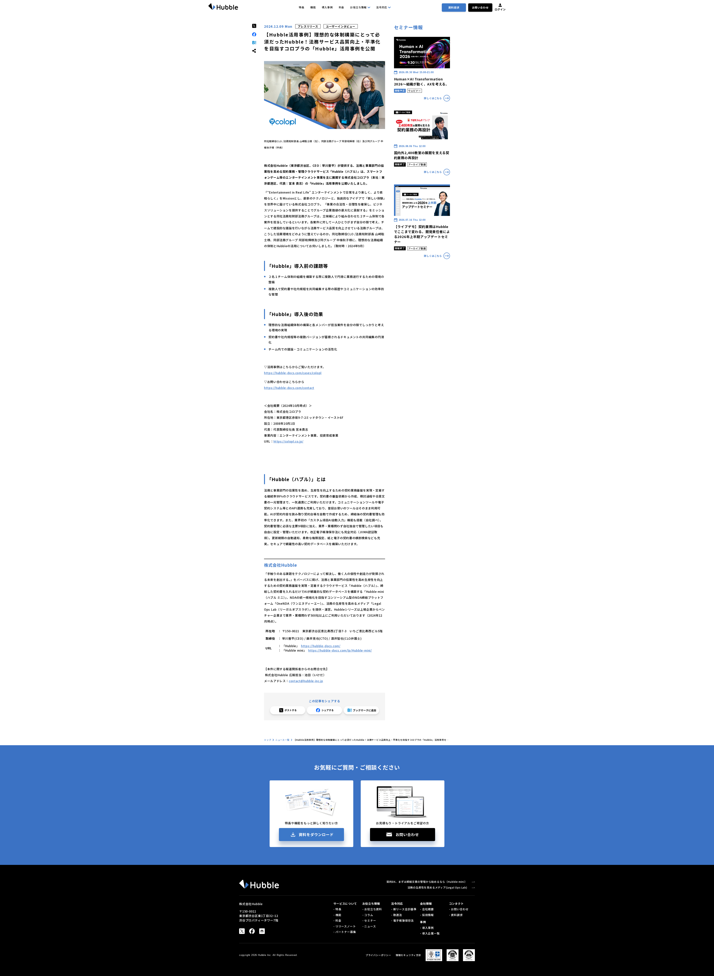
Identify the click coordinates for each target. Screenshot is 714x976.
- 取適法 (396, 915)
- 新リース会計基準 (403, 909)
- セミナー (369, 920)
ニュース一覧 (282, 739)
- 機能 (337, 915)
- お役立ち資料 (372, 909)
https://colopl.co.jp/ (288, 441)
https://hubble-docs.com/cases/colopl (292, 373)
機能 (313, 7)
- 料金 (337, 920)
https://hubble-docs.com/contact (289, 387)
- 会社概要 (427, 909)
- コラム (367, 915)
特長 (301, 7)
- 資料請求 (456, 915)
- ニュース (369, 926)
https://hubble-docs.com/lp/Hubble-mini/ (340, 650)
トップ (267, 739)
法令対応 (381, 7)
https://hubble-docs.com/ (320, 646)
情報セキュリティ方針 (408, 955)
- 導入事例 (427, 928)
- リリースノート (344, 926)
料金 (341, 7)
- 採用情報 (427, 915)
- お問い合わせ (459, 909)
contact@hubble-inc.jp (306, 681)
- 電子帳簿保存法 (402, 920)
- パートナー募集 (344, 932)
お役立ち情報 (358, 7)
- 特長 (337, 909)
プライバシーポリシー (378, 955)
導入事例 (327, 7)
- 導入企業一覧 (430, 933)
